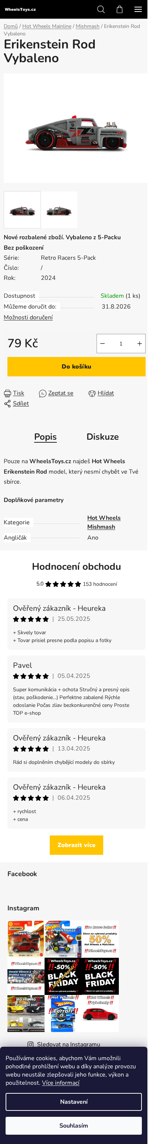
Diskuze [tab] (103, 437)
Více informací (60, 1083)
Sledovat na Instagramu (68, 1044)
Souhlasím (73, 1126)
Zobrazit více (76, 845)
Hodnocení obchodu (76, 566)
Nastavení (74, 1102)
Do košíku (76, 367)
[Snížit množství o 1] (102, 343)
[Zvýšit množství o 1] (139, 343)
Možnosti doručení (28, 317)
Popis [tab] (45, 437)
